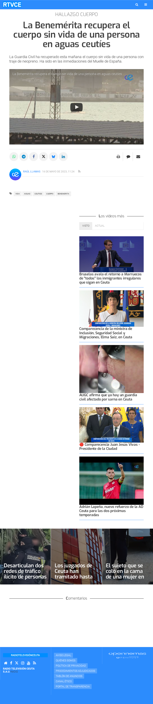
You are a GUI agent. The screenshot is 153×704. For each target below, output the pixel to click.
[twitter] (16, 663)
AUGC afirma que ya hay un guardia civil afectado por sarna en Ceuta (108, 397)
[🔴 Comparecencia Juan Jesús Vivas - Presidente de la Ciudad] (111, 425)
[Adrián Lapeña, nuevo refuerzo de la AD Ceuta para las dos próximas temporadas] (111, 481)
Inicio (14, 671)
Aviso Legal (63, 655)
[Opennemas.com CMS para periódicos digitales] (127, 655)
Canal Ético (64, 681)
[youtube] (28, 663)
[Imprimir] (118, 156)
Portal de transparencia (73, 686)
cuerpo (49, 194)
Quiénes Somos (65, 660)
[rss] (79, 171)
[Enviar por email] (138, 156)
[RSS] (34, 663)
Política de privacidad (71, 665)
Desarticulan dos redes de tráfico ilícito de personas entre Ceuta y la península (25, 576)
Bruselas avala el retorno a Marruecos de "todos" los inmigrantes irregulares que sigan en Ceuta (110, 278)
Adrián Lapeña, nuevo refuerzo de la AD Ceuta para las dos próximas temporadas (111, 510)
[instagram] (22, 663)
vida (17, 194)
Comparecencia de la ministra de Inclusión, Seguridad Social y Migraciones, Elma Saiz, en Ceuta (105, 332)
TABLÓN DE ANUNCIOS (69, 676)
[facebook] (11, 663)
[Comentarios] (128, 156)
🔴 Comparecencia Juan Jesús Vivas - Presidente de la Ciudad (109, 446)
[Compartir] (13, 156)
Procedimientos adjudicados (75, 670)
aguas (27, 194)
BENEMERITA (63, 194)
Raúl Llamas (31, 171)
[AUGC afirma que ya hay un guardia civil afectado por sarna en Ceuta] (111, 369)
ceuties (38, 194)
